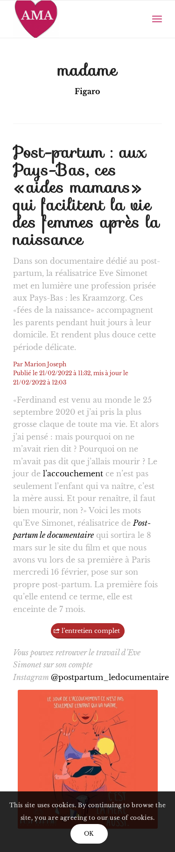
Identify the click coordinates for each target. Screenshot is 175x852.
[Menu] (157, 19)
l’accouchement (74, 473)
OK (89, 833)
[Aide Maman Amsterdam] (72, 19)
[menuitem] (157, 19)
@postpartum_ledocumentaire (110, 677)
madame (88, 69)
